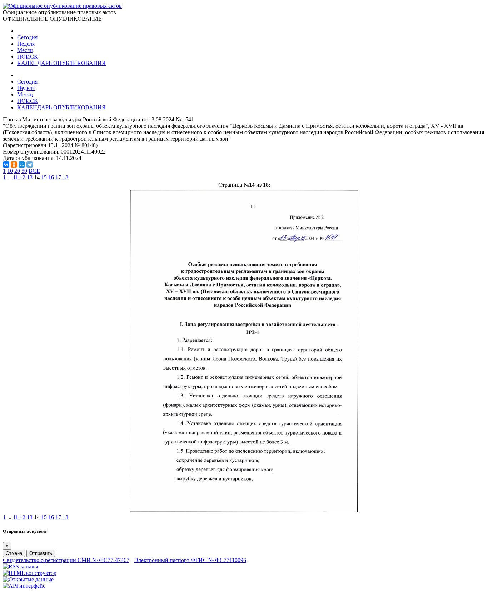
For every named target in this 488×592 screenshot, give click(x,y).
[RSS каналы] (20, 566)
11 (15, 177)
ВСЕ (34, 171)
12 (22, 177)
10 (10, 171)
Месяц (25, 50)
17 (58, 177)
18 (65, 177)
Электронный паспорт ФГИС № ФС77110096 (190, 560)
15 (44, 177)
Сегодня (27, 37)
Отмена (14, 553)
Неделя (26, 44)
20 (17, 171)
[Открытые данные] (28, 579)
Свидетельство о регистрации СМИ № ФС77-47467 (66, 560)
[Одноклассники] (14, 164)
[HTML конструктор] (29, 573)
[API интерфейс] (24, 586)
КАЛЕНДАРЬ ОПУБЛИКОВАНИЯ (61, 63)
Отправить (40, 553)
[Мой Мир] (22, 164)
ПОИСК (27, 57)
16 (51, 177)
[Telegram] (29, 164)
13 (30, 177)
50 (24, 171)
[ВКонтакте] (6, 164)
